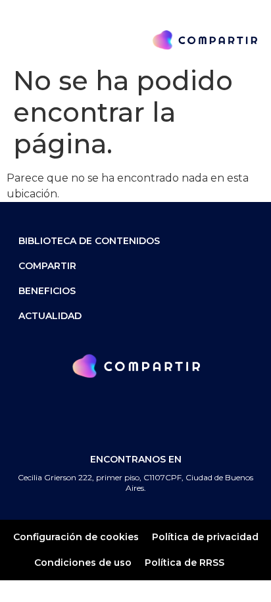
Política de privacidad (205, 537)
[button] (21, 40)
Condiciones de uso (83, 562)
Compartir (47, 266)
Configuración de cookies (76, 537)
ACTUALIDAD (50, 316)
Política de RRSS (184, 562)
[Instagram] (115, 413)
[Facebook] (73, 413)
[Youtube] (197, 413)
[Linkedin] (156, 413)
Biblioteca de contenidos (89, 241)
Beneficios (47, 291)
